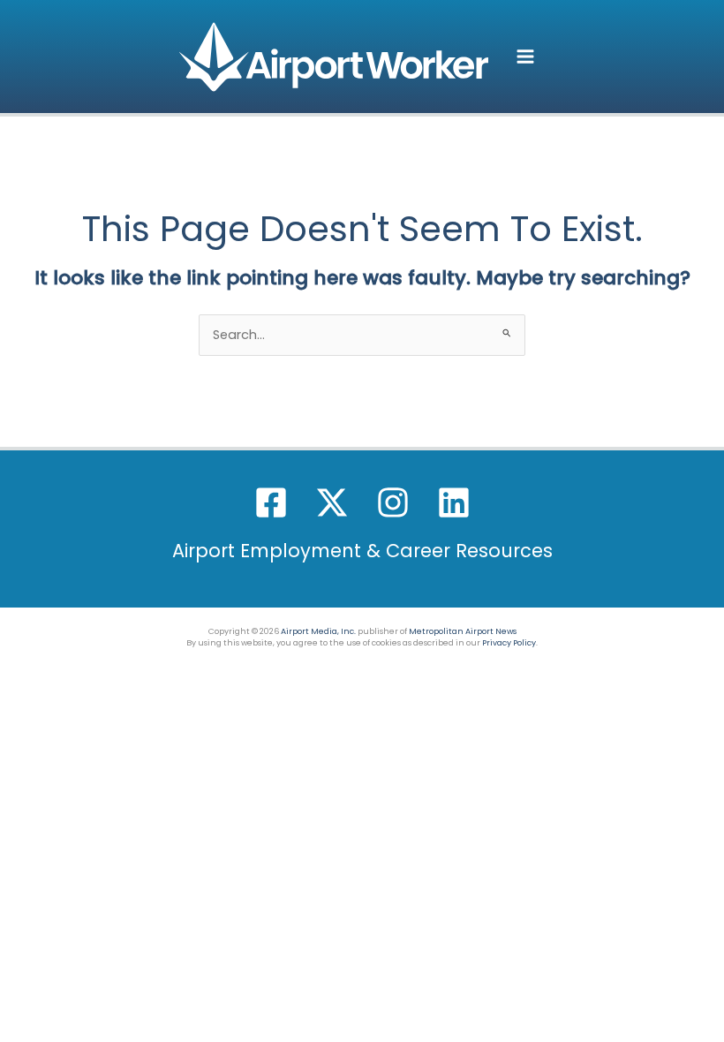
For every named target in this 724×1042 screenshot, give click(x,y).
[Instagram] (393, 502)
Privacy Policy (509, 642)
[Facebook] (271, 502)
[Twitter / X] (332, 502)
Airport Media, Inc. (318, 631)
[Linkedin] (454, 502)
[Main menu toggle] (525, 56)
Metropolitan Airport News (463, 631)
